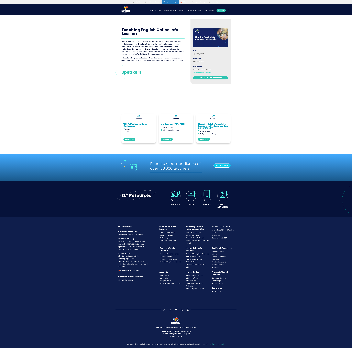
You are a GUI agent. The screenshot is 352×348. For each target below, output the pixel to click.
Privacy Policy (221, 344)
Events (181, 10)
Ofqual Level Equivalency (168, 240)
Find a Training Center (126, 280)
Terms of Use (211, 344)
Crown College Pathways (195, 238)
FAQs (214, 233)
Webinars (215, 259)
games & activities (222, 205)
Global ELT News (218, 251)
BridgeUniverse (191, 281)
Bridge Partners (191, 262)
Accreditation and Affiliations (170, 283)
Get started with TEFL (219, 238)
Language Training (199, 2)
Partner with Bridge (193, 257)
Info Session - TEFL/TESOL (173, 124)
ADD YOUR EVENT (222, 165)
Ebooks (189, 10)
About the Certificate (167, 233)
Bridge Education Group (194, 275)
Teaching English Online (126, 259)
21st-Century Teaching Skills (128, 256)
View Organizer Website (202, 72)
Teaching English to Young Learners (131, 261)
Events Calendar (218, 264)
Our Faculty (164, 278)
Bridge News (197, 10)
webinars (175, 204)
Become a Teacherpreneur (169, 254)
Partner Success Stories (194, 259)
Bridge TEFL (137, 2)
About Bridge (214, 2)
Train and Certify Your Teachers (197, 254)
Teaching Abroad (166, 257)
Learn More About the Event (210, 78)
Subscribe (221, 10)
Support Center (217, 283)
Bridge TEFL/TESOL (192, 278)
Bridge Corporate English (195, 289)
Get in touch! (216, 291)
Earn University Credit (193, 233)
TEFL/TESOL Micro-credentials (129, 249)
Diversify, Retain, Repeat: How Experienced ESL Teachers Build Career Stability (213, 126)
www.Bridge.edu (185, 331)
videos (191, 204)
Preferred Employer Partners (170, 262)
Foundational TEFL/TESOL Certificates (131, 244)
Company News (165, 281)
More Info (129, 139)
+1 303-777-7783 (172, 331)
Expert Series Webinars (153, 2)
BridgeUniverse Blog (170, 2)
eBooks (214, 254)
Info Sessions (216, 235)
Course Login (216, 281)
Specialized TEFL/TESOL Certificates (131, 247)
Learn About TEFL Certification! (223, 230)
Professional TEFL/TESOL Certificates (131, 241)
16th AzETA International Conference (135, 125)
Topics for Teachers (169, 10)
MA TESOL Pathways (193, 235)
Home (151, 10)
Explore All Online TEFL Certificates (130, 235)
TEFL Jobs (185, 2)
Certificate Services (167, 235)
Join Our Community (219, 262)
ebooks (207, 204)
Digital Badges (165, 238)
